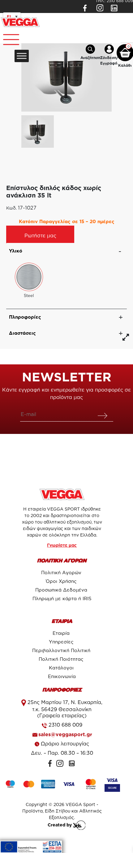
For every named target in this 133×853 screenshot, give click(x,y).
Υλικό (15, 250)
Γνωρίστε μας (62, 545)
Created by (60, 824)
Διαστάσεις (22, 333)
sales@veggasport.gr (65, 734)
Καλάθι (125, 65)
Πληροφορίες (25, 317)
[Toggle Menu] (8, 37)
